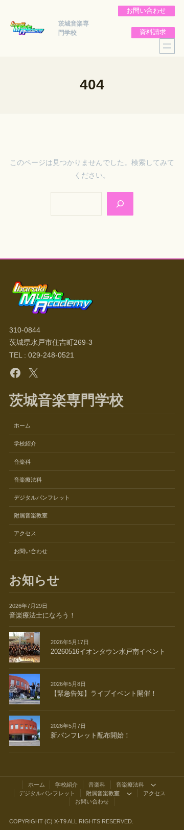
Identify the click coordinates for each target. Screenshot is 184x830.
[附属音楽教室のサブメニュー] (129, 793)
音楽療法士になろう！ (42, 615)
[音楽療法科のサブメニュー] (153, 785)
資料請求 (153, 32)
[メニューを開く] (167, 46)
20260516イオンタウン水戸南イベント (108, 651)
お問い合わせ (146, 10)
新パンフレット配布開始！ (90, 735)
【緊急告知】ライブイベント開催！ (104, 693)
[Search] (120, 204)
